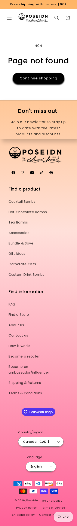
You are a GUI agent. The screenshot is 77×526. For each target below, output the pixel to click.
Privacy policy (26, 508)
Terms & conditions (25, 393)
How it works (19, 346)
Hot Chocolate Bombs (28, 212)
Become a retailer (24, 356)
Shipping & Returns (25, 382)
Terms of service (53, 508)
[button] (9, 18)
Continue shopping (38, 78)
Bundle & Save (21, 243)
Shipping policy (23, 515)
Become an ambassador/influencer (29, 369)
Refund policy (52, 500)
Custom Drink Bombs (26, 274)
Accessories (19, 233)
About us (16, 325)
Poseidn (32, 500)
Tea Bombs (18, 222)
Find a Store (19, 314)
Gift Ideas (17, 253)
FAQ (12, 304)
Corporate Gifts (22, 264)
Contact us (18, 335)
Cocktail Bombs (22, 201)
